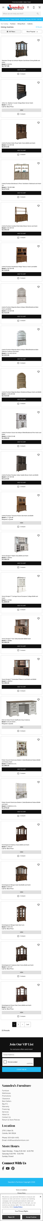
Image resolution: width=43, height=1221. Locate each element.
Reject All (11, 1217)
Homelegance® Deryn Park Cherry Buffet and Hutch (16, 1005)
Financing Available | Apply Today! (21, 2)
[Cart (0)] (39, 7)
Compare (22, 74)
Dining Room (21, 24)
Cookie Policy (17, 1207)
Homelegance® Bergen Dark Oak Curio (13, 925)
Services (5, 1112)
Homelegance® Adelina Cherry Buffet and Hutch (15, 845)
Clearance (6, 1099)
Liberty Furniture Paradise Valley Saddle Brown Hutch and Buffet (20, 475)
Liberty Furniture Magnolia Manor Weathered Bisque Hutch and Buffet (21, 392)
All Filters (12, 31)
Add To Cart (21, 70)
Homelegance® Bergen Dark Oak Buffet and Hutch (16, 885)
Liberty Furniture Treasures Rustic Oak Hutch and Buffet (17, 515)
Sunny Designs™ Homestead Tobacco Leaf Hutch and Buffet (19, 679)
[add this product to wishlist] (38, 40)
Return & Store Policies (11, 1120)
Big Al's (5, 1104)
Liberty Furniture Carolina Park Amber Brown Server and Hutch (19, 226)
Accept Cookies (31, 1217)
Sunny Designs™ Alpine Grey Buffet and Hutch (15, 556)
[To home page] (15, 7)
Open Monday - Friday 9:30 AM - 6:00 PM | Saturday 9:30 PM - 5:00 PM (21, 19)
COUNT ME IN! (21, 1069)
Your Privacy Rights (21, 1211)
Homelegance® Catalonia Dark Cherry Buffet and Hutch (18, 965)
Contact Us (6, 1117)
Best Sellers (6, 1101)
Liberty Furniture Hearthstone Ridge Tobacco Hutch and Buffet (19, 266)
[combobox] (32, 31)
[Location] (27, 7)
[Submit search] (37, 14)
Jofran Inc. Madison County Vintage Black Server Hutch (17, 103)
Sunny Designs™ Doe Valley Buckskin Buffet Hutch (16, 638)
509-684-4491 (13, 1138)
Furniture (12, 24)
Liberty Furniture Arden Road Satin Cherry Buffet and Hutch (18, 143)
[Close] (40, 1196)
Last (27, 1024)
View (21, 110)
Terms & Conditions (21, 1190)
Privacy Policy (21, 1193)
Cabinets (30, 24)
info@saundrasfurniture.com (18, 1140)
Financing (5, 1109)
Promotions (6, 1096)
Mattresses (6, 1093)
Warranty (5, 1106)
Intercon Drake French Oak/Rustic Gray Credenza (16, 720)
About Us (5, 1114)
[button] (3, 7)
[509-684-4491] (33, 7)
